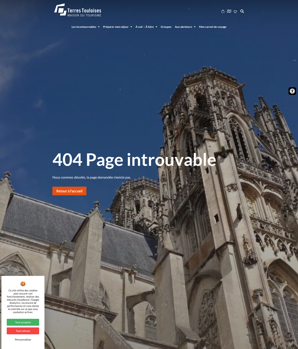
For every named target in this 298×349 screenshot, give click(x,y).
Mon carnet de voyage (212, 26)
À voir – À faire (145, 26)
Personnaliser (23, 339)
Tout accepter (23, 322)
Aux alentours (183, 26)
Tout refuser (23, 330)
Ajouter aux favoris (235, 11)
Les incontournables (84, 26)
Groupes (166, 26)
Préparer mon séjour (116, 26)
